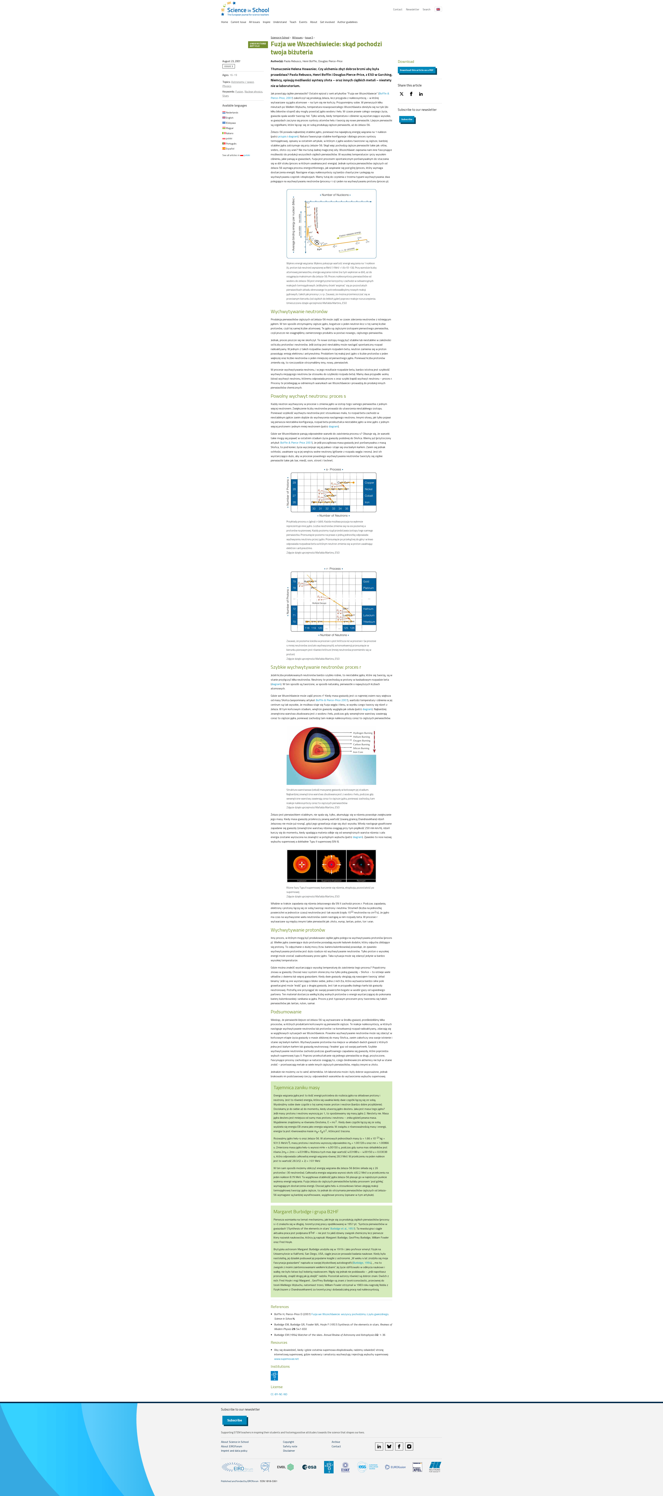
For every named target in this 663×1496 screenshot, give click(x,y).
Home (224, 22)
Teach (292, 22)
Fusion (239, 91)
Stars (225, 96)
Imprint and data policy (234, 1451)
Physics (226, 86)
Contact (397, 9)
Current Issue (238, 22)
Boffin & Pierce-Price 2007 (296, 442)
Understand (280, 22)
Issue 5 (309, 38)
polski (228, 138)
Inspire (266, 22)
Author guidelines (347, 22)
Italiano (229, 133)
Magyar (229, 128)
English (229, 117)
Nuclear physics (253, 91)
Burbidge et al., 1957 (342, 1228)
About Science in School (235, 1442)
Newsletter (412, 9)
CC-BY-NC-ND (279, 1394)
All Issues (254, 22)
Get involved (327, 22)
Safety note (290, 1446)
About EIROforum (231, 1446)
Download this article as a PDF (417, 70)
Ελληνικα (230, 123)
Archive (336, 1442)
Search (426, 9)
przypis (282, 136)
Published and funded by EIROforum (239, 1481)
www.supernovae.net (286, 1359)
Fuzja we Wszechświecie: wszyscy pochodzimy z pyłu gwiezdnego (349, 1314)
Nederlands (231, 112)
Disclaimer (289, 1451)
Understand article (258, 45)
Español (229, 148)
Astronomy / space (242, 82)
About (313, 22)
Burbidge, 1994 (362, 1263)
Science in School (280, 38)
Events (303, 22)
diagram (293, 136)
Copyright (288, 1442)
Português (231, 143)
